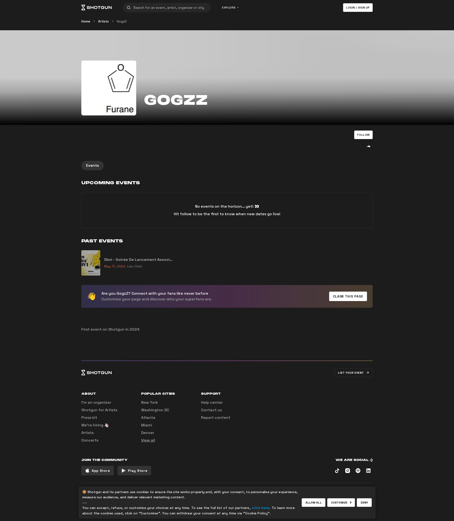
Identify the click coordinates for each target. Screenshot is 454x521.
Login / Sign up (358, 7)
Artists (103, 21)
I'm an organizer (96, 402)
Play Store (137, 470)
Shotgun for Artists (99, 409)
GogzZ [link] (122, 21)
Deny (364, 502)
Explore (229, 7)
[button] (363, 135)
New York (149, 402)
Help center (212, 402)
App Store (101, 470)
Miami (146, 425)
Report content (215, 417)
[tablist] (227, 165)
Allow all (314, 502)
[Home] (96, 7)
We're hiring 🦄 (95, 425)
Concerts (89, 440)
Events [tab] (92, 165)
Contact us (211, 409)
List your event (351, 373)
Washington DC (155, 409)
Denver (147, 432)
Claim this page (348, 296)
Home (85, 21)
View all (148, 440)
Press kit (89, 417)
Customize (339, 502)
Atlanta (148, 417)
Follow (363, 135)
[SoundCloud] (368, 146)
